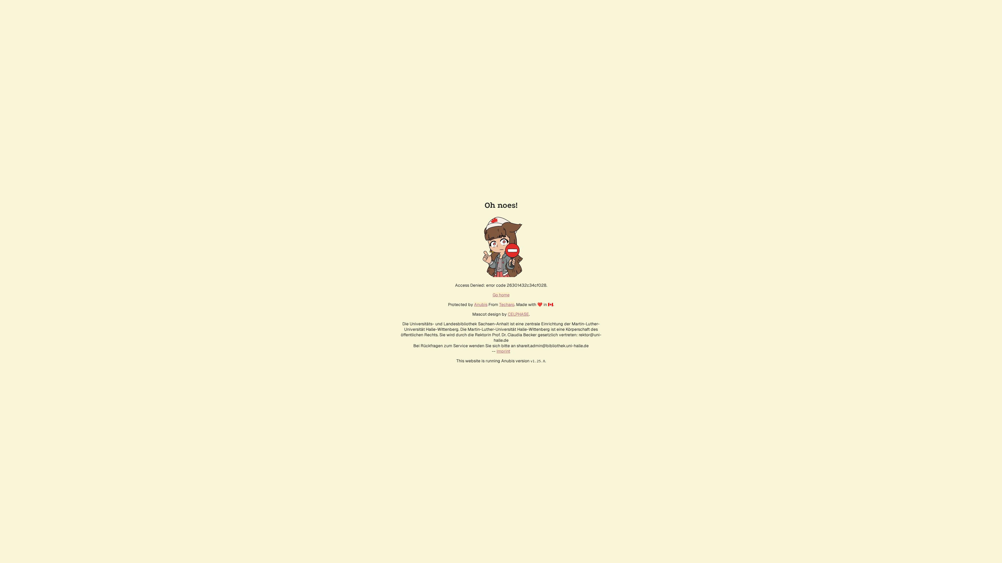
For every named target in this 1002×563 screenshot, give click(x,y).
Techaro (506, 304)
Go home (501, 295)
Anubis (480, 304)
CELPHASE (518, 314)
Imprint (503, 351)
